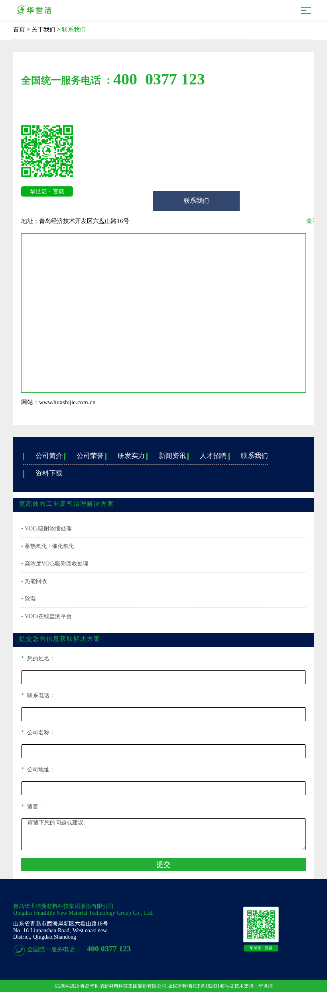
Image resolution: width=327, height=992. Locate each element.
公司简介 (43, 456)
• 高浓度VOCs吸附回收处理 (55, 564)
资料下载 (43, 473)
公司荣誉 (84, 456)
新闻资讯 (166, 456)
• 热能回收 (34, 581)
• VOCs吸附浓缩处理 (46, 529)
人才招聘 (207, 456)
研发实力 (125, 456)
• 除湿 (28, 599)
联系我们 (74, 29)
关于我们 (43, 29)
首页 (19, 29)
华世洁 (265, 986)
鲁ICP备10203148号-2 (210, 986)
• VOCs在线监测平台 (46, 616)
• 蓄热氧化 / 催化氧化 (47, 546)
